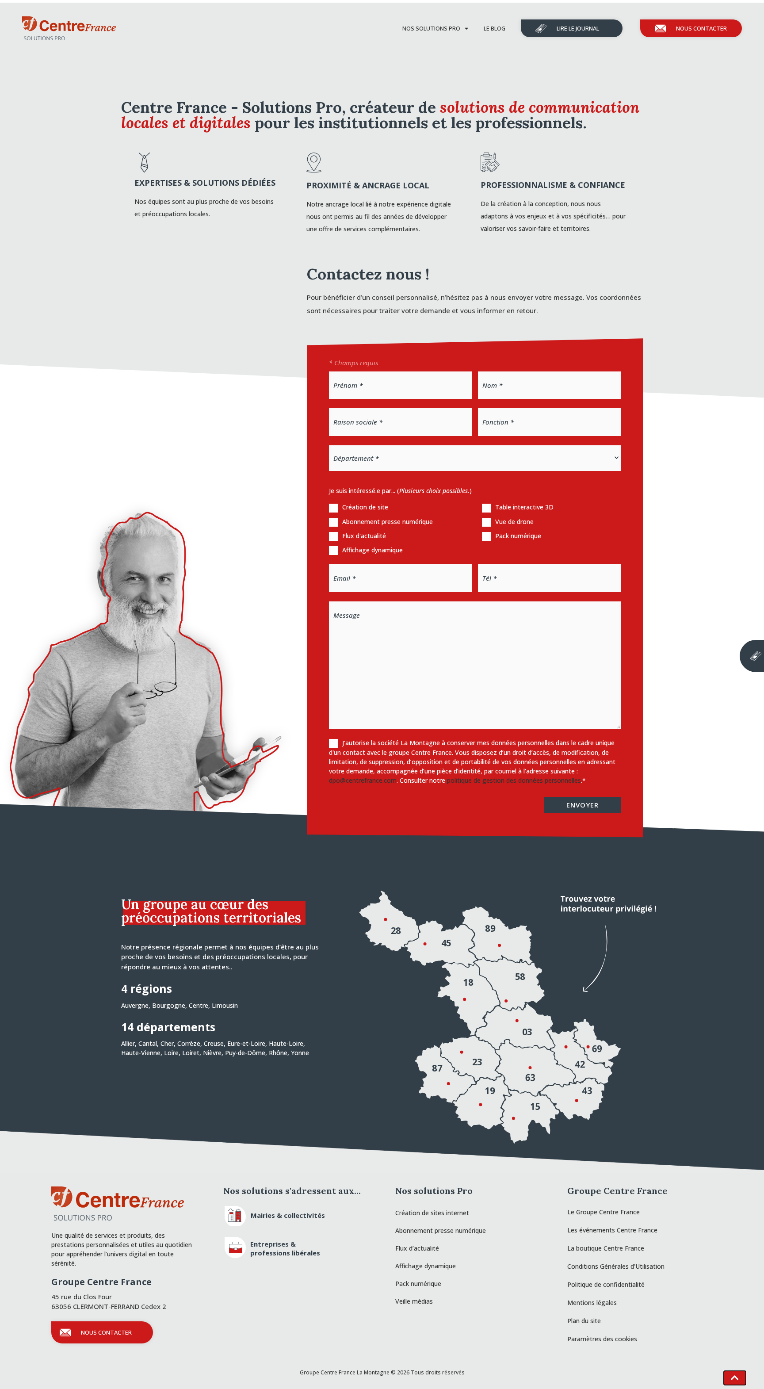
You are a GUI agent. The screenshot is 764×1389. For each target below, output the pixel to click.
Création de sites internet (432, 1213)
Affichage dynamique (372, 550)
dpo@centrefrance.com (363, 780)
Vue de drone (514, 521)
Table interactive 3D (524, 507)
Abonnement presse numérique (387, 521)
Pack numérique (518, 536)
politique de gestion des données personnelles (514, 780)
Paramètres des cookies (602, 1339)
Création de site (365, 507)
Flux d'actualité (364, 536)
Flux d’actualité (417, 1248)
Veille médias (414, 1301)
